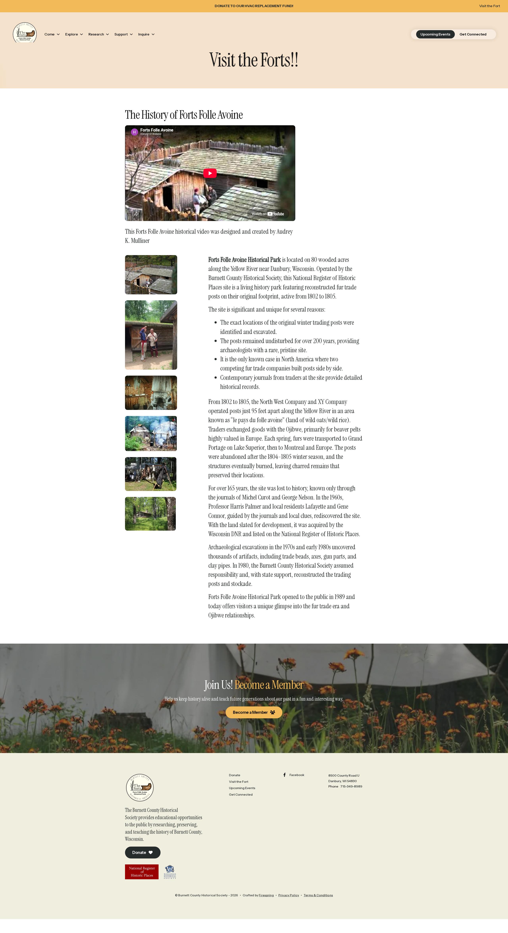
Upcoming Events (435, 34)
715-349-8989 (351, 786)
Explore (71, 34)
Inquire (143, 34)
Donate (139, 852)
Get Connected (473, 34)
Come (49, 34)
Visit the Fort (489, 6)
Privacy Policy (288, 895)
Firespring (266, 895)
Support (121, 34)
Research (96, 34)
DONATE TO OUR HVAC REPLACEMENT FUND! (254, 6)
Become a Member (250, 712)
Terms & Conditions (318, 895)
